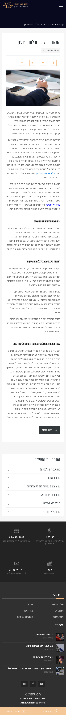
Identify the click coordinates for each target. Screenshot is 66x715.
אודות (29, 604)
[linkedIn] (32, 63)
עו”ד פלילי (58, 604)
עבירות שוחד (54, 478)
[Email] (22, 63)
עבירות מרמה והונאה (50, 495)
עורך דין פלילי (53, 204)
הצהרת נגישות (25, 617)
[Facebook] (54, 63)
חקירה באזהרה (44, 634)
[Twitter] (43, 63)
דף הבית (60, 24)
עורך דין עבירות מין (42, 657)
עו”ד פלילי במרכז (51, 512)
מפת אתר (58, 617)
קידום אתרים (40, 698)
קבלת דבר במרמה (51, 503)
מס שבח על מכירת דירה (39, 645)
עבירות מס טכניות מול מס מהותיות (43, 486)
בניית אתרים (26, 698)
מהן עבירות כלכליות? (50, 469)
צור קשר (28, 610)
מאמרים (51, 24)
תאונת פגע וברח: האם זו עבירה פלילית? (30, 668)
